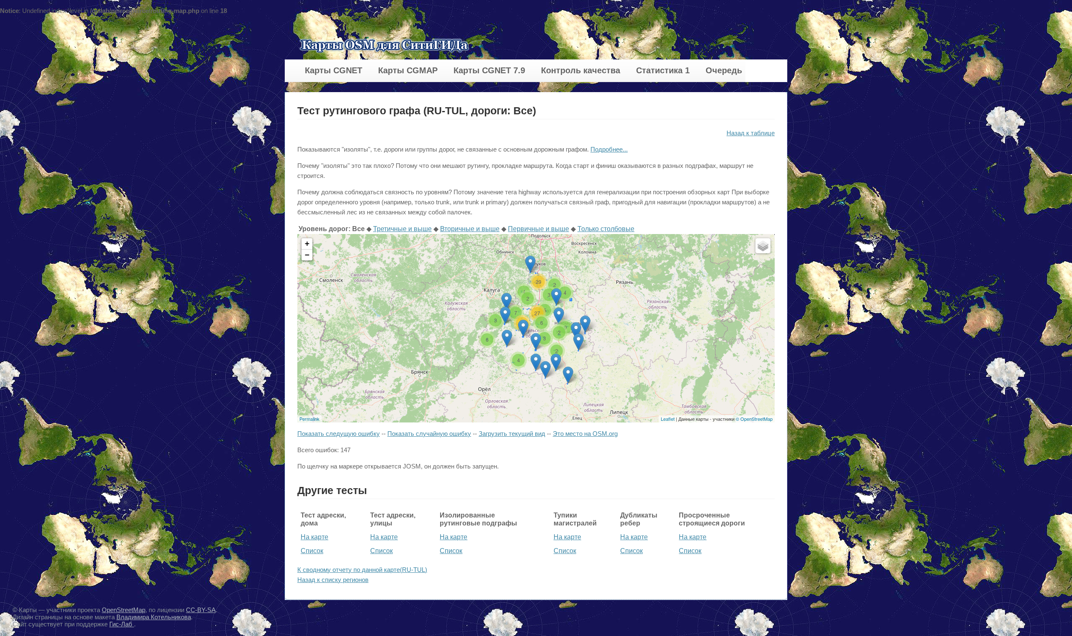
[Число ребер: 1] (568, 375)
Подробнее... (609, 149)
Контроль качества (580, 70)
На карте (314, 537)
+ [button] (307, 243)
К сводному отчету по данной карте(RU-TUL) (362, 569)
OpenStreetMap (123, 609)
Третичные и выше (402, 228)
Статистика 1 (663, 70)
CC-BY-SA (201, 609)
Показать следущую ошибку (338, 433)
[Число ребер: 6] (523, 328)
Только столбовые (605, 228)
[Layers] (762, 245)
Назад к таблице (751, 132)
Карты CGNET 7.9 (489, 70)
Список (312, 550)
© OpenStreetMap (754, 418)
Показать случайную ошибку (429, 433)
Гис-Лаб (121, 624)
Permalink (309, 418)
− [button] (307, 254)
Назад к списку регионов (332, 579)
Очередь (724, 70)
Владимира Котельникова (153, 617)
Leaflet (668, 418)
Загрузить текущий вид (512, 433)
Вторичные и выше (470, 228)
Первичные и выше (538, 228)
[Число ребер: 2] (505, 315)
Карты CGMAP (408, 70)
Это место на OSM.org (585, 433)
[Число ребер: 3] (536, 341)
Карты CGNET (333, 70)
